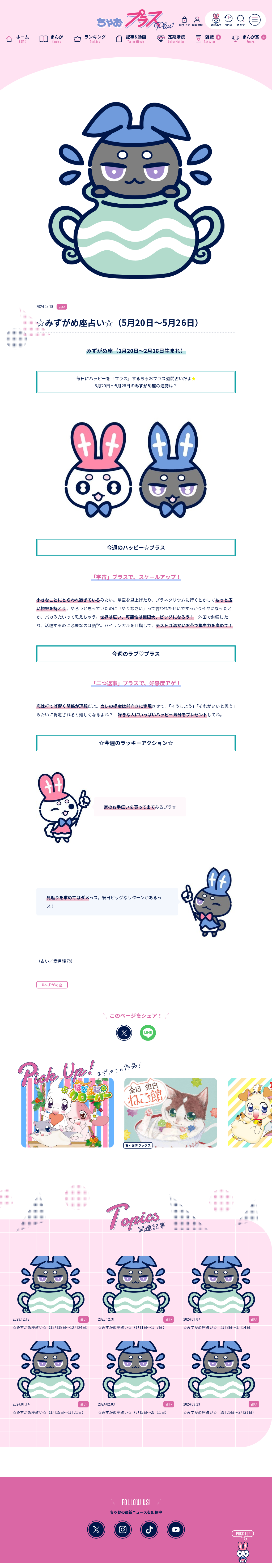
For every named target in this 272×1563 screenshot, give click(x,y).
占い (62, 307)
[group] (47, 1114)
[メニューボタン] (254, 19)
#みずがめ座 (52, 984)
